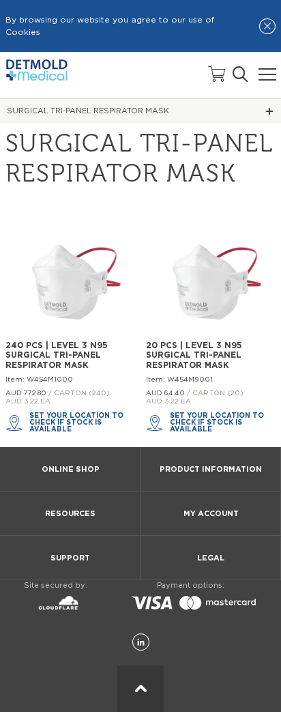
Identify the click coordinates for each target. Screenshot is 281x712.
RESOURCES (70, 513)
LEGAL (210, 558)
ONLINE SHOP (71, 469)
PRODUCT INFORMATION (211, 469)
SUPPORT (70, 558)
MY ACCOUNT (211, 513)
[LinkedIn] (140, 642)
